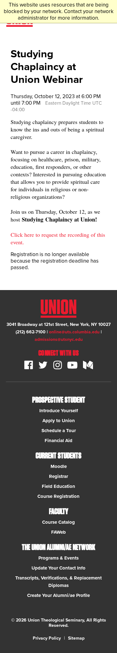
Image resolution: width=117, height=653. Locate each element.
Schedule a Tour (58, 430)
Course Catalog (58, 522)
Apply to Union (58, 420)
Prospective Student (58, 400)
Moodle (59, 466)
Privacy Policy (47, 638)
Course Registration (58, 496)
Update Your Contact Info (58, 568)
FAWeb (58, 532)
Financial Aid (58, 440)
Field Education (58, 486)
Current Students (58, 456)
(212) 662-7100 (31, 332)
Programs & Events (58, 558)
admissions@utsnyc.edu (59, 339)
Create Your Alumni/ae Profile (58, 595)
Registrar (58, 476)
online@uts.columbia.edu (74, 332)
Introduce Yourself (58, 410)
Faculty (58, 512)
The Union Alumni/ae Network (58, 547)
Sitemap (76, 638)
